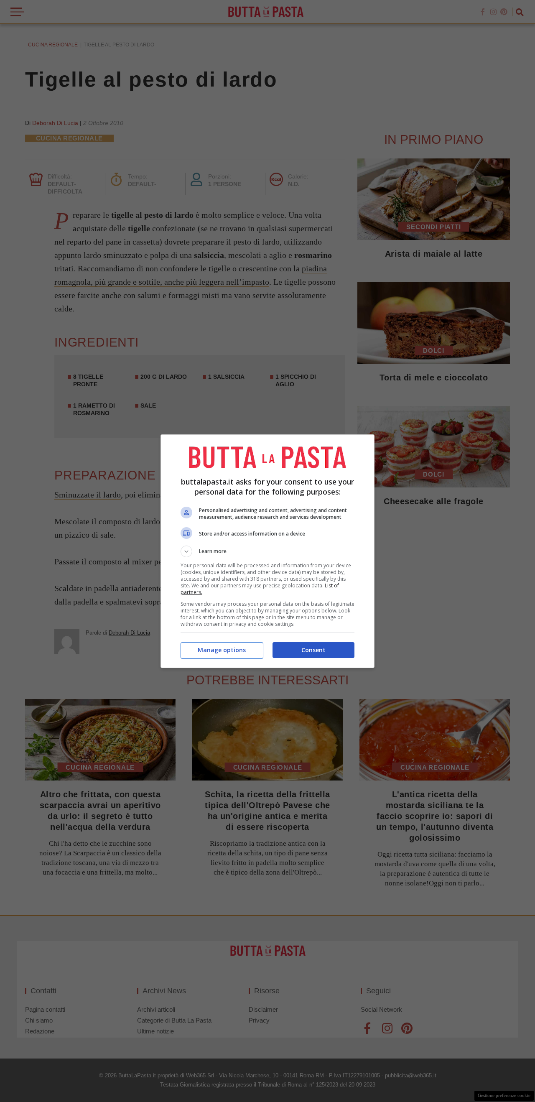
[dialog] (267, 551)
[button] (267, 551)
